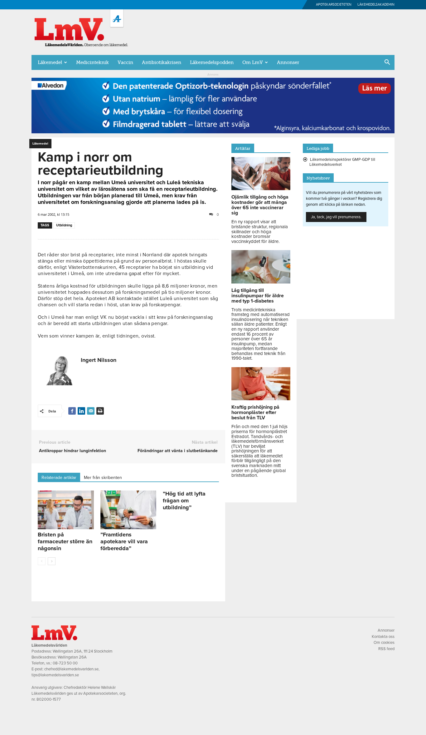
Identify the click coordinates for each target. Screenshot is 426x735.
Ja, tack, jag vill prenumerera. (336, 217)
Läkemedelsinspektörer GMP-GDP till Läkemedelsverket (342, 162)
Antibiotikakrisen (161, 62)
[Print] (100, 411)
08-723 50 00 (65, 663)
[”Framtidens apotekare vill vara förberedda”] (128, 510)
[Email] (90, 411)
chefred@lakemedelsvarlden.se (71, 669)
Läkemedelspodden (212, 62)
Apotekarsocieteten (333, 4)
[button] (387, 62)
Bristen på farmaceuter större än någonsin (65, 541)
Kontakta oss (383, 636)
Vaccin (125, 62)
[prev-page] (42, 561)
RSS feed (386, 648)
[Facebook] (72, 411)
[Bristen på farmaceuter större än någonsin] (66, 510)
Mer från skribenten (103, 477)
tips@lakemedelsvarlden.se (55, 675)
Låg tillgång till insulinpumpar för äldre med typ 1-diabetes (257, 295)
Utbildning (64, 225)
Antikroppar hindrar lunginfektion (72, 450)
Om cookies (384, 642)
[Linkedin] (81, 411)
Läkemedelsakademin (376, 4)
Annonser (288, 62)
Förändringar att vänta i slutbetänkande (178, 450)
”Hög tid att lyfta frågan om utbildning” (184, 500)
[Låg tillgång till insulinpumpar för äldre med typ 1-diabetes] (260, 282)
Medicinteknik (92, 62)
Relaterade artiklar (58, 477)
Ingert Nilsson (98, 360)
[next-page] (52, 561)
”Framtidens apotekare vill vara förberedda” (124, 541)
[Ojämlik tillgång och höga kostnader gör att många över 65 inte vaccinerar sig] (260, 188)
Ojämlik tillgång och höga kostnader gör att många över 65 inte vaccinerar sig (259, 205)
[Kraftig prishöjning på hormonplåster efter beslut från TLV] (260, 399)
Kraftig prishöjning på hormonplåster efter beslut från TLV (255, 412)
